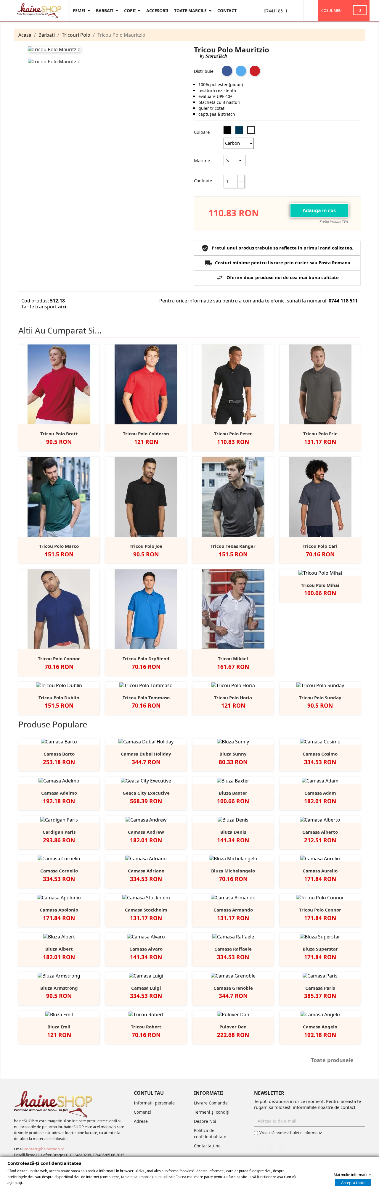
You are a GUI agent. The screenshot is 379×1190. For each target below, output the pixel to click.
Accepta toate (353, 1182)
